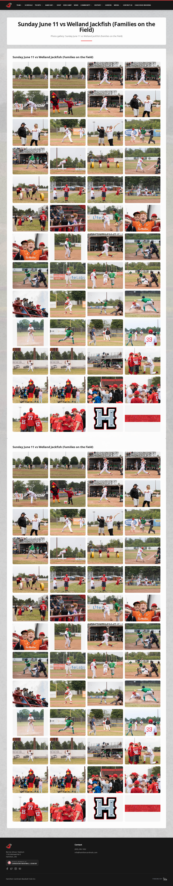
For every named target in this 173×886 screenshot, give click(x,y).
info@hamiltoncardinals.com (86, 852)
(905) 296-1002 (80, 849)
